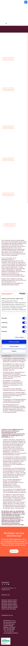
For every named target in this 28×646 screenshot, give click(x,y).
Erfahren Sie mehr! (8, 58)
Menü (22, 7)
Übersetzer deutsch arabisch (9, 604)
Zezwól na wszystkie (14, 341)
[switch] (24, 322)
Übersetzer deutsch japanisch (10, 607)
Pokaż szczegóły (19, 337)
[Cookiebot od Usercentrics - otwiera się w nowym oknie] (19, 294)
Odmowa (14, 351)
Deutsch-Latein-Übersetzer (9, 609)
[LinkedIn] (8, 584)
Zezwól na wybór (14, 346)
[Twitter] (4, 584)
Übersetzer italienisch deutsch (10, 606)
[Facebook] (2, 584)
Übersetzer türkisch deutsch (9, 603)
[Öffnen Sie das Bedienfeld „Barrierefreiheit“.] (25, 2)
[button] (6, 23)
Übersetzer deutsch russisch (9, 601)
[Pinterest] (6, 584)
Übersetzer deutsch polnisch (9, 600)
